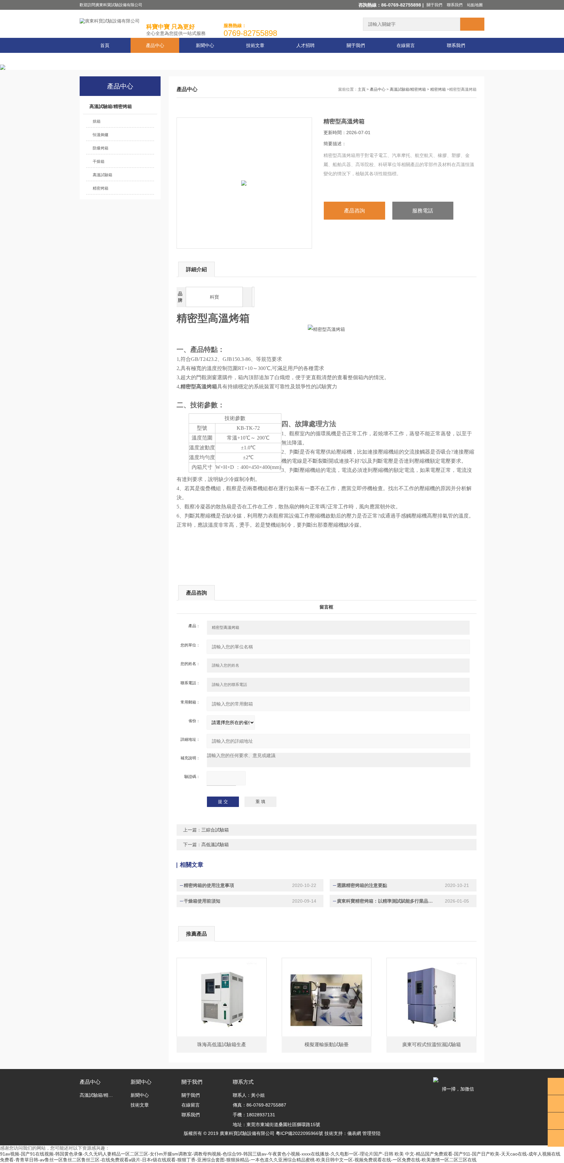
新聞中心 (205, 45)
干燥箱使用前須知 (202, 901)
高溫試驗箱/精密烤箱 (110, 106)
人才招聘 (305, 45)
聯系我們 (454, 5)
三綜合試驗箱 (215, 829)
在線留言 (406, 45)
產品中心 (155, 45)
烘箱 (97, 121)
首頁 (104, 45)
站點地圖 (475, 5)
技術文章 (255, 45)
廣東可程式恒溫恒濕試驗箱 (431, 1044)
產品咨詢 (354, 210)
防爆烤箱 (100, 148)
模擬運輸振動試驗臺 (327, 1044)
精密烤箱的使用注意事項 (209, 885)
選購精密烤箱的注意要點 (362, 885)
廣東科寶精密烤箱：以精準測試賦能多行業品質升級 (387, 901)
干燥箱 (98, 161)
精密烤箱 (100, 188)
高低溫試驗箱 (215, 844)
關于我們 (434, 5)
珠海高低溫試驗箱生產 (221, 1044)
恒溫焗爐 (100, 134)
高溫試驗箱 (102, 175)
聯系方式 (243, 1082)
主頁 (362, 89)
